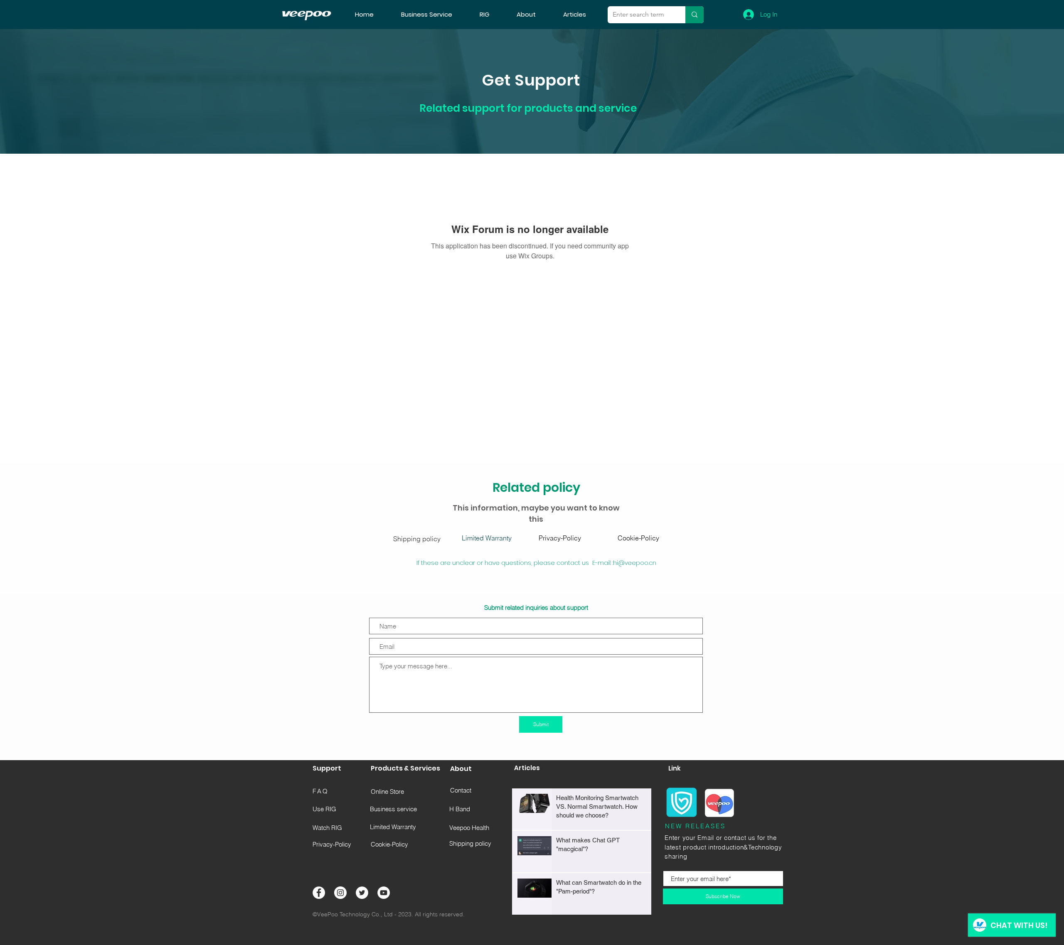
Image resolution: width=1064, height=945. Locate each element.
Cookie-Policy (638, 538)
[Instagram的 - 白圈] (340, 892)
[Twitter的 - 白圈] (362, 892)
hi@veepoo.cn (634, 563)
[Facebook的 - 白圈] (319, 892)
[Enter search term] (694, 14)
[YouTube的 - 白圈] (383, 892)
